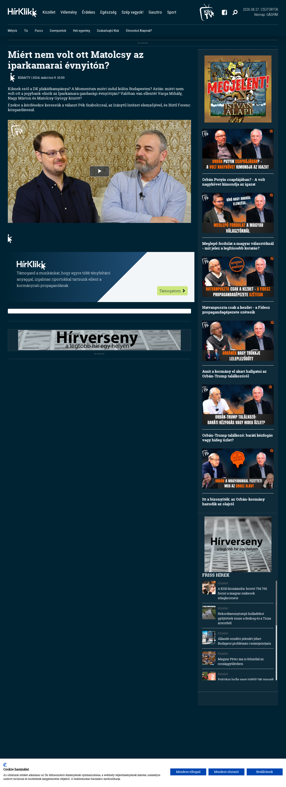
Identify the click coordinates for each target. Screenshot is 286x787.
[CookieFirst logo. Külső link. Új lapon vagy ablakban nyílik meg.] (5, 765)
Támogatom (170, 290)
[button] (235, 12)
